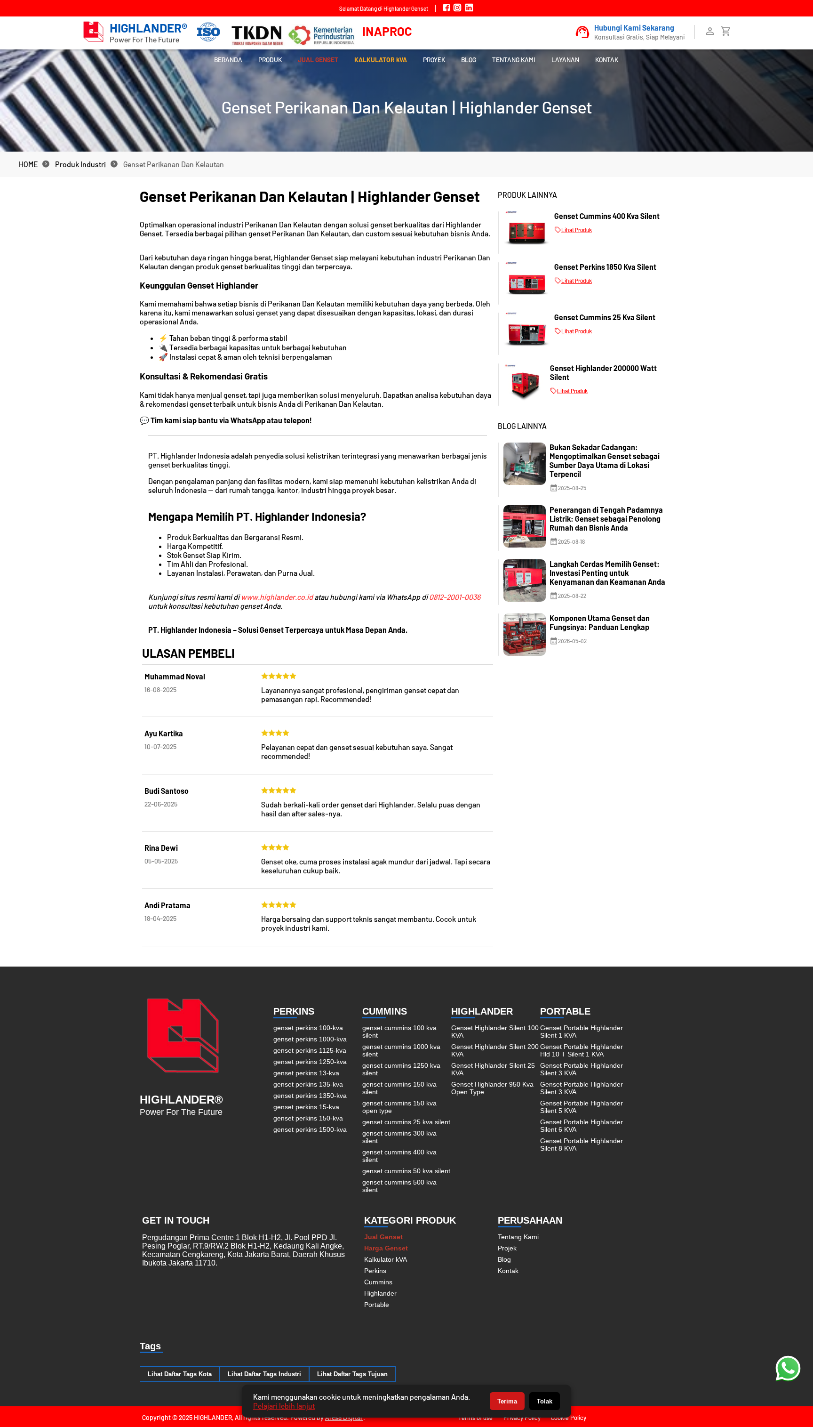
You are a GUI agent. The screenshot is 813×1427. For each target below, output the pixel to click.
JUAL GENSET (318, 60)
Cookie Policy (568, 1417)
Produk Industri (80, 164)
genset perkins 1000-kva (310, 1039)
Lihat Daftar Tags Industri (264, 1374)
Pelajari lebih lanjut (284, 1405)
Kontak (508, 1270)
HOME (28, 164)
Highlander (380, 1293)
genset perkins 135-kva (308, 1084)
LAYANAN (565, 60)
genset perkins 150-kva (308, 1118)
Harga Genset (386, 1248)
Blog (504, 1259)
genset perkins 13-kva (306, 1073)
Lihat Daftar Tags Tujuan (352, 1374)
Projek (507, 1248)
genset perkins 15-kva (306, 1107)
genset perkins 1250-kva (310, 1061)
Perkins (375, 1270)
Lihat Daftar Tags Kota (180, 1374)
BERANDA (228, 60)
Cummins (378, 1282)
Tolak (544, 1401)
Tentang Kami (518, 1237)
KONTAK (606, 60)
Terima (507, 1401)
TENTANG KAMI (513, 60)
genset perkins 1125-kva (309, 1050)
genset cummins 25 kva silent (406, 1122)
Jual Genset (383, 1237)
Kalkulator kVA (385, 1259)
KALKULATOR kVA (380, 60)
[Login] (710, 33)
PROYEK (434, 60)
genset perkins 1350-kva (310, 1095)
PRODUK (270, 60)
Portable (376, 1304)
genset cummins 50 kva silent (406, 1171)
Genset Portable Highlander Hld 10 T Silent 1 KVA (581, 1050)
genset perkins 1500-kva (310, 1129)
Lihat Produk (576, 229)
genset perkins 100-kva (308, 1028)
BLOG (468, 60)
